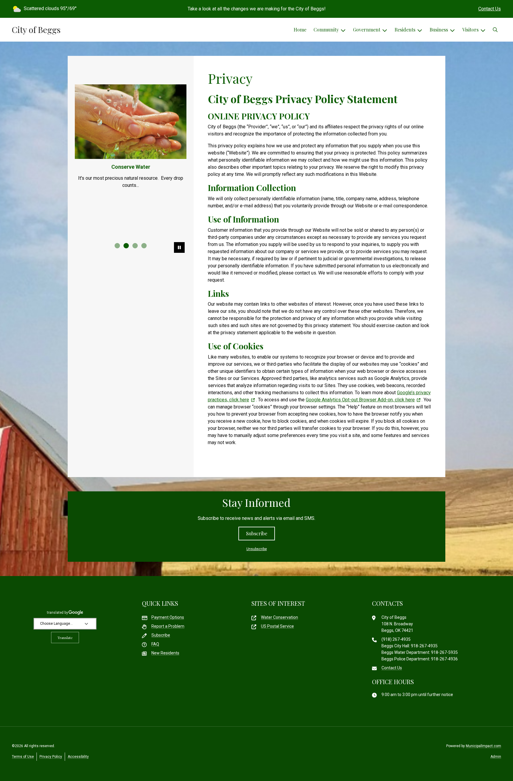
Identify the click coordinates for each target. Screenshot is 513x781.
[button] (495, 30)
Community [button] (326, 29)
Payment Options (167, 617)
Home (300, 29)
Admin (495, 757)
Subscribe (256, 533)
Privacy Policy (50, 757)
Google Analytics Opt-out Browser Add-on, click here (360, 400)
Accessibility (78, 757)
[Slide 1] (117, 245)
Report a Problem (167, 626)
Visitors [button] (470, 29)
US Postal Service (277, 626)
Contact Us (489, 9)
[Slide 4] (144, 245)
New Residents (165, 653)
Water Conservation (279, 617)
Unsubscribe (256, 549)
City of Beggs (36, 30)
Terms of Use (23, 757)
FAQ (155, 644)
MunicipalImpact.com (483, 746)
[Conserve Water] (130, 121)
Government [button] (366, 29)
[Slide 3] (135, 245)
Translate (65, 637)
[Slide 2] (126, 245)
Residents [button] (405, 29)
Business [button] (439, 29)
